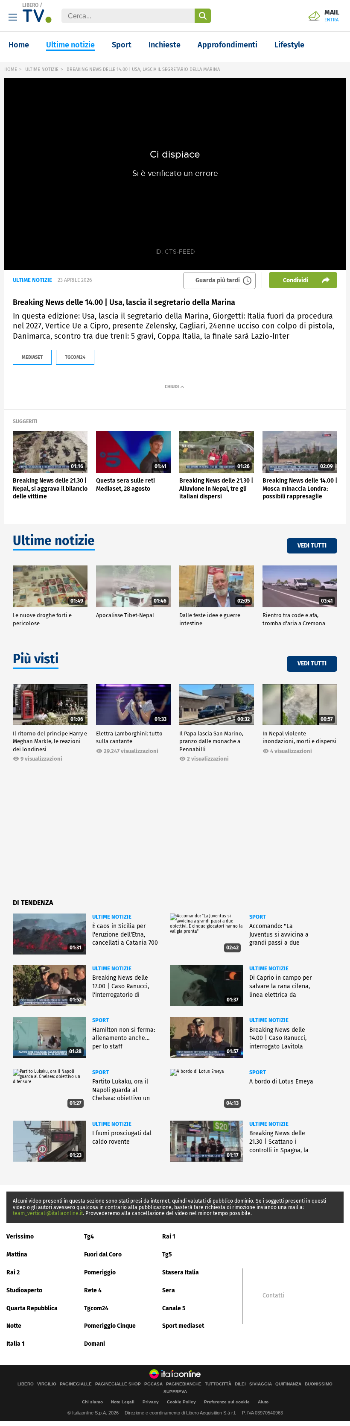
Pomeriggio (100, 1272)
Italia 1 (15, 1343)
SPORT (257, 917)
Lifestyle (289, 45)
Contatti (273, 1295)
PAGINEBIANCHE (183, 1384)
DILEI (240, 1384)
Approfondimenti (227, 45)
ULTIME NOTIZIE (41, 69)
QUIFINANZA (288, 1384)
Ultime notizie (70, 45)
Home (19, 45)
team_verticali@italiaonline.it (48, 1213)
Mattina (16, 1254)
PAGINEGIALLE (76, 1384)
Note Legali (122, 1402)
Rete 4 (93, 1290)
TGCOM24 (75, 357)
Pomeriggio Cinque (110, 1325)
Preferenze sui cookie (227, 1402)
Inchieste (165, 45)
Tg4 (89, 1236)
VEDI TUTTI (312, 545)
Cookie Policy (181, 1402)
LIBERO (30, 5)
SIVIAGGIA (260, 1384)
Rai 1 (168, 1236)
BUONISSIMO (318, 1384)
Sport (121, 45)
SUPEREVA (175, 1392)
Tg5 (167, 1254)
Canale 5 (174, 1308)
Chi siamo (92, 1402)
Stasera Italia (180, 1272)
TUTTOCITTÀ (218, 1384)
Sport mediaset (183, 1325)
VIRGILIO (46, 1384)
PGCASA (153, 1384)
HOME (10, 69)
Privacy (151, 1402)
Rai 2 (13, 1272)
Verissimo (20, 1236)
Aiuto (263, 1402)
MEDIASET (32, 357)
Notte (13, 1325)
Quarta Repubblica (32, 1308)
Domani (94, 1343)
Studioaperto (24, 1290)
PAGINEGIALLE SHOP (118, 1384)
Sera (168, 1290)
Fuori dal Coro (103, 1254)
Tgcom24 (96, 1308)
